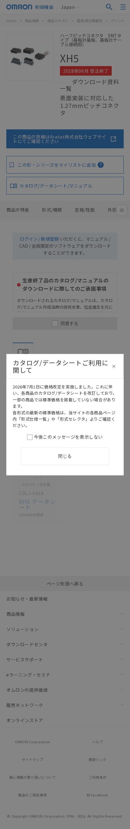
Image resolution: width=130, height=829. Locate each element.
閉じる (65, 456)
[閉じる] (114, 366)
